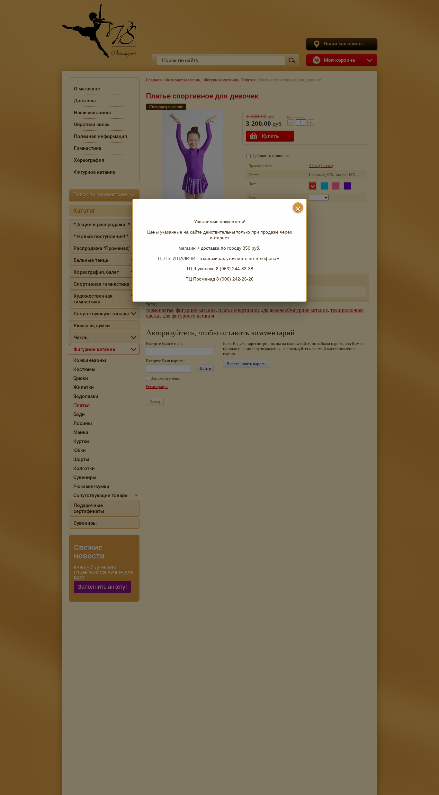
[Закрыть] (298, 207)
